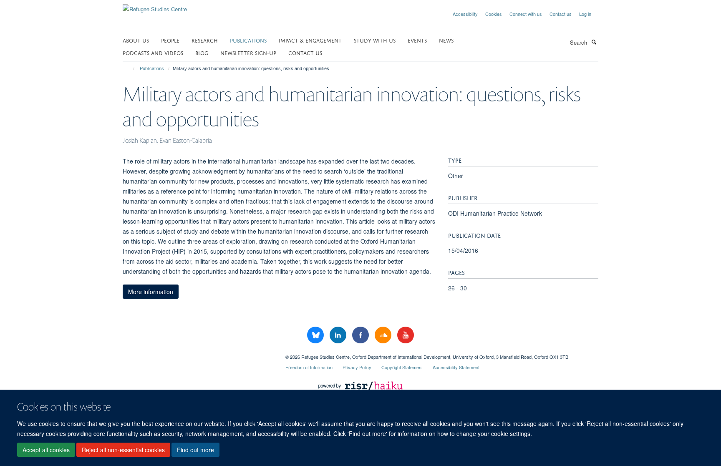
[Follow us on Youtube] (405, 335)
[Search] (593, 41)
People (170, 40)
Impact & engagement (310, 40)
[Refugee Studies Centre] (155, 6)
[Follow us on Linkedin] (339, 335)
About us (136, 40)
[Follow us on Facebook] (361, 335)
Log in (585, 13)
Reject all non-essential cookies (123, 450)
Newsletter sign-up (248, 52)
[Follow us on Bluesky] (316, 335)
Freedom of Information (309, 367)
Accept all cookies (46, 450)
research (205, 40)
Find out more (195, 450)
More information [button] (150, 291)
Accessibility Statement (456, 367)
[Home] (130, 68)
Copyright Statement (402, 367)
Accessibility (465, 13)
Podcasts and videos (153, 52)
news (446, 40)
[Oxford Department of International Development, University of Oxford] (198, 354)
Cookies (493, 13)
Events (417, 40)
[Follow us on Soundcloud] (384, 335)
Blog (201, 52)
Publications (248, 40)
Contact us (561, 13)
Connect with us (525, 13)
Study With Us (375, 40)
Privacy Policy (357, 367)
